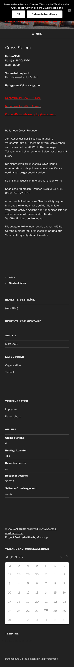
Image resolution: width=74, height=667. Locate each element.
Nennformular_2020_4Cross (23, 106)
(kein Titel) (11, 308)
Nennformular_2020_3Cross (23, 97)
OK (18, 14)
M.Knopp (42, 537)
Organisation (13, 365)
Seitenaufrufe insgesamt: (21, 488)
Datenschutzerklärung (45, 14)
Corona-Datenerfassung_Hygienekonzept (30, 114)
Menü (39, 33)
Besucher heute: (15, 463)
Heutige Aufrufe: (16, 450)
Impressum (12, 409)
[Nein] (69, 10)
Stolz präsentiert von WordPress (40, 658)
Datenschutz (13, 416)
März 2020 (11, 343)
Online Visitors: (15, 437)
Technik (10, 372)
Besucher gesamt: (17, 475)
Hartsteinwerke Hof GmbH (21, 77)
